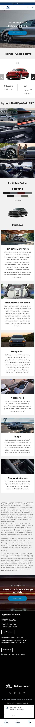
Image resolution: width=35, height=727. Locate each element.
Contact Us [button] (7, 650)
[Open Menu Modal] (2, 7)
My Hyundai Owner (17, 703)
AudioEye (26, 703)
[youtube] (24, 693)
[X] (10, 693)
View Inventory (17, 33)
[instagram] (19, 693)
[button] (33, 77)
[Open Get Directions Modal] (33, 7)
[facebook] (15, 693)
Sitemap (9, 703)
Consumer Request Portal (18, 699)
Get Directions (8, 632)
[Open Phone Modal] (28, 7)
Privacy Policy (6, 699)
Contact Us (29, 699)
